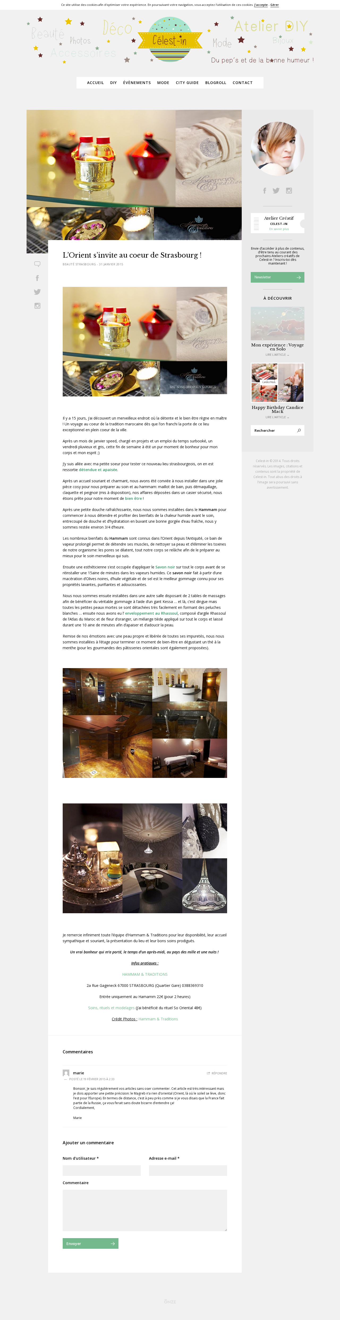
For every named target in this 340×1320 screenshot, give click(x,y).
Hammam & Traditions (158, 1018)
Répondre (219, 1073)
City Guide (187, 83)
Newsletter (262, 277)
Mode (163, 83)
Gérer (274, 5)
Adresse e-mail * (164, 1158)
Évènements (137, 83)
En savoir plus (279, 228)
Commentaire (75, 1182)
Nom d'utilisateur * (81, 1158)
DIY (113, 83)
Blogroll (215, 83)
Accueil (95, 83)
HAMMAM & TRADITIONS (145, 974)
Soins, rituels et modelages (111, 1007)
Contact (243, 83)
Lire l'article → (278, 354)
